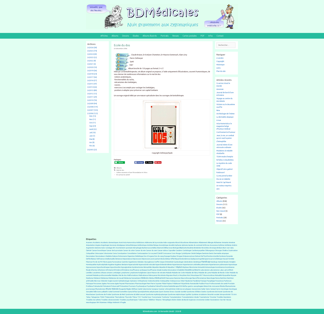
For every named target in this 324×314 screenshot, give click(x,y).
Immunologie (210, 267)
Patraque (89, 283)
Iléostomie (193, 267)
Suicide (177, 292)
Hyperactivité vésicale (147, 264)
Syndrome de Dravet (214, 292)
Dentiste (205, 253)
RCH (180, 286)
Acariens (89, 242)
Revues (175, 36)
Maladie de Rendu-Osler (220, 273)
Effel (172, 259)
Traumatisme (204, 297)
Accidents (96, 242)
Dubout (197, 256)
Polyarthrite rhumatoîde (189, 283)
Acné (121, 242)
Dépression (136, 259)
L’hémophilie (221, 141)
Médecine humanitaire (132, 278)
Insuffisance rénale (154, 270)
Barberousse (147, 248)
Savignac (154, 289)
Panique (203, 281)
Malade (168, 273)
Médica (151, 278)
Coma (115, 253)
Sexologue (233, 289)
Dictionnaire (122, 256)
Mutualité (218, 275)
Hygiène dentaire (121, 264)
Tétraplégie (166, 300)
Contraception (142, 253)
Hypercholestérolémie (163, 264)
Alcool (177, 242)
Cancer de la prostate (114, 250)
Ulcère (173, 300)
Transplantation (175, 297)
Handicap (205, 262)
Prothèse (89, 286)
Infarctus (94, 270)
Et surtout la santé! (123, 175)
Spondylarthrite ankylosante (148, 292)
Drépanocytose (189, 256)
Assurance (214, 245)
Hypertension (177, 264)
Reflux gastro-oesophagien (193, 286)
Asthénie (228, 245)
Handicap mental (216, 262)
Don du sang (159, 256)
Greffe (156, 262)
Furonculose (116, 262)
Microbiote (162, 275)
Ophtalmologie (123, 281)
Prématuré (107, 286)
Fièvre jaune (107, 262)
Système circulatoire (199, 294)
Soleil (110, 292)
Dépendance (127, 259)
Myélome (89, 278)
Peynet (122, 283)
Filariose (89, 262)
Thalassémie (109, 297)
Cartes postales (190, 36)
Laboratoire (204, 270)
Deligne (199, 253)
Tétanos (158, 300)
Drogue (179, 256)
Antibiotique (142, 245)
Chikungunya (210, 250)
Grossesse (169, 262)
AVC (218, 189)
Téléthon (151, 300)
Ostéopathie (164, 281)
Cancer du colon (129, 250)
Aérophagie (137, 248)
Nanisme (177, 278)
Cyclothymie (185, 253)
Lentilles (89, 273)
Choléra (225, 250)
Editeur (167, 259)
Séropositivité (225, 294)
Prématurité (97, 286)
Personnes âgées (100, 283)
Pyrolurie (164, 286)
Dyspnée (229, 256)
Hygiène (111, 264)
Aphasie (178, 245)
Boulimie (190, 248)
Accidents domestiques (110, 242)
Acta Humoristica (129, 242)
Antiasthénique (131, 245)
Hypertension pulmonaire (218, 264)
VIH (97, 302)
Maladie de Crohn (178, 273)
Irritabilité (180, 270)
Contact (220, 36)
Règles (128, 289)
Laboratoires (214, 270)
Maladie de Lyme (204, 273)
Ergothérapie (203, 259)
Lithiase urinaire (106, 273)
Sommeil (116, 292)
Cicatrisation (233, 250)
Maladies (115, 275)
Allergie (211, 242)
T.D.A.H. (234, 294)
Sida (95, 292)
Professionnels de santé (218, 283)
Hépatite (155, 267)
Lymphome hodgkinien (137, 273)
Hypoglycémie (126, 267)
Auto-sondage (106, 248)
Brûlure (219, 248)
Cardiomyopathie (198, 250)
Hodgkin (232, 262)
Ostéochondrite (153, 281)
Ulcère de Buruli (182, 300)
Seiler (203, 289)
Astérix (234, 245)
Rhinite (222, 286)
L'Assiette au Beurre (192, 270)
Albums (115, 36)
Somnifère (124, 292)
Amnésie (232, 242)
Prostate (231, 283)
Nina (218, 110)
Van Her (223, 300)
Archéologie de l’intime (225, 114)
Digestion (131, 256)
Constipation (122, 253)
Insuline (164, 270)
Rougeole (122, 289)
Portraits (165, 36)
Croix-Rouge (176, 253)
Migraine (169, 275)
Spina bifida (132, 292)
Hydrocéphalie (102, 264)
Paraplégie (211, 281)
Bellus (154, 248)
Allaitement (203, 242)
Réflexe (134, 289)
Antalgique (121, 245)
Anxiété (172, 245)
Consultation (132, 253)
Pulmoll (158, 286)
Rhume (108, 289)
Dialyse (115, 256)
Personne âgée (113, 283)
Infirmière (117, 270)
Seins (208, 289)
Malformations (132, 275)
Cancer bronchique (99, 250)
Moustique (195, 275)
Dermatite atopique (221, 253)
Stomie (166, 292)
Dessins (125, 36)
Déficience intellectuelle (106, 259)
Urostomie (200, 300)
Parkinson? (220, 172)
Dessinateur (90, 256)
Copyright (220, 61)
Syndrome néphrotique (176, 294)
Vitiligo (110, 302)
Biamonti (160, 248)
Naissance (170, 278)
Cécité (193, 253)
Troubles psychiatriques (128, 300)
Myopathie (226, 275)
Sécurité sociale (213, 294)
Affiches (104, 36)
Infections (101, 270)
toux (149, 297)
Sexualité (89, 292)
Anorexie (220, 89)
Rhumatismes (100, 289)
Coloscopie (99, 253)
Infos (210, 36)
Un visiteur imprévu (223, 186)
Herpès (226, 262)
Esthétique (218, 259)
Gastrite (125, 262)
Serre (218, 289)
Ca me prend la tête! (224, 176)
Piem (148, 283)
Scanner (162, 289)
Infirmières (125, 270)
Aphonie (185, 245)
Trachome (165, 297)
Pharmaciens (130, 283)
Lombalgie (116, 273)
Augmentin (90, 248)
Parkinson (227, 281)
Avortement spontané (124, 248)
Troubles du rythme (93, 300)
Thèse (134, 297)
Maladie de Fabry (191, 273)
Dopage (167, 256)
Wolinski (116, 302)
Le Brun (230, 270)
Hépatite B (163, 267)
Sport (161, 292)
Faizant (225, 259)
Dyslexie (222, 256)
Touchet (144, 297)
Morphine (183, 275)
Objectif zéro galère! (224, 169)
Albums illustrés (150, 36)
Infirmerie (109, 270)
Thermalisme (119, 297)
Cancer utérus (162, 250)
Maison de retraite (158, 273)
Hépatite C (171, 267)
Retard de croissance (211, 286)
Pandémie (196, 281)
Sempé (213, 289)
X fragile (123, 302)
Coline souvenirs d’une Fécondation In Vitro (131, 172)
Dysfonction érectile (211, 256)
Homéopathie (91, 264)
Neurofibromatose (199, 278)
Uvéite (207, 300)
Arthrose (206, 245)
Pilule (164, 283)
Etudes (136, 36)
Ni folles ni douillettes (225, 160)
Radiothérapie (173, 286)
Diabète (109, 256)
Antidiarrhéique (153, 245)
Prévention (124, 286)
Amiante (225, 242)
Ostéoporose (175, 281)
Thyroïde (128, 297)
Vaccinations (214, 300)
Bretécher (197, 248)
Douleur (173, 256)
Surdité (183, 292)
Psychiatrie (151, 286)
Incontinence (220, 267)
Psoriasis (132, 286)
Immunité (201, 267)
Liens (218, 68)
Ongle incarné (112, 281)
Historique (220, 65)
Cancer (89, 250)
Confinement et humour (225, 132)
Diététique (139, 256)
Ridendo (115, 289)
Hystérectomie (137, 267)
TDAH (102, 297)
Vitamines (103, 302)
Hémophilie (147, 267)
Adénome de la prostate (154, 242)
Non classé (220, 211)
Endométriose (185, 259)
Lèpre (149, 273)
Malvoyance (152, 275)
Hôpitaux (185, 267)
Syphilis (188, 294)
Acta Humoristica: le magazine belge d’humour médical (224, 126)
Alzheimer (218, 242)
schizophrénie (170, 289)
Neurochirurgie (186, 278)
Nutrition (223, 278)
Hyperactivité (133, 264)
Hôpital (179, 267)
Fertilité (231, 259)
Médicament (160, 278)
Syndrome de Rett (118, 294)
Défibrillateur (91, 259)
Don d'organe (149, 256)
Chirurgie (218, 250)
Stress (172, 292)
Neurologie (211, 278)
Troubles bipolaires (224, 297)
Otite (182, 281)
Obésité (104, 281)
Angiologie (105, 245)
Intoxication (172, 270)
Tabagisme (95, 297)
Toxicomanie (156, 297)
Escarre (211, 259)
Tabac (88, 297)
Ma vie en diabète (223, 179)
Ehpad (177, 259)
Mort (189, 275)
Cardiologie (187, 250)
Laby (222, 270)
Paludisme (188, 281)
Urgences (192, 300)
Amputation (90, 245)
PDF (202, 36)
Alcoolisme (184, 242)
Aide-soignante (169, 242)
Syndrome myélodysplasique (156, 294)
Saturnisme (147, 289)
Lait (225, 270)
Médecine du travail (115, 278)
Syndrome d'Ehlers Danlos (197, 292)
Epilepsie (194, 259)
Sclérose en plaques (183, 289)
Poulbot (202, 283)
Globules (140, 262)
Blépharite (183, 248)
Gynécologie (178, 262)
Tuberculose (143, 300)
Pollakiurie (176, 283)
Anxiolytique (163, 245)
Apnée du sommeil (195, 245)
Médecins (145, 278)
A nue (218, 120)
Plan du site (221, 71)
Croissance (167, 253)
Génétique (197, 262)
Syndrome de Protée (103, 294)
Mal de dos (120, 170)
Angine (98, 245)
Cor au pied (152, 253)
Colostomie (107, 253)
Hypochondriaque (103, 267)
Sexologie (225, 289)
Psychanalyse (141, 286)
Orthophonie (142, 281)
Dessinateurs (100, 256)
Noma (217, 278)
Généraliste (188, 262)
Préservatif (115, 286)
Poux (207, 283)
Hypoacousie (91, 267)
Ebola (162, 259)
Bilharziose (168, 248)
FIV (101, 262)
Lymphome (125, 273)
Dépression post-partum (151, 259)
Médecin (97, 278)
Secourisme (196, 289)
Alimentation (193, 242)
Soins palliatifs (102, 292)
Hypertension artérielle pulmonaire (196, 264)
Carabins (179, 250)
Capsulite (171, 250)
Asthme (221, 245)
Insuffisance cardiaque (138, 270)
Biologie (176, 248)
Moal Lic (176, 275)
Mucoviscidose (209, 275)
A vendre (220, 58)
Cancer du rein (140, 250)
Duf (202, 256)
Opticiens (133, 281)
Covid (159, 253)
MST (201, 275)
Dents (211, 253)
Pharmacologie (140, 283)
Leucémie (96, 273)
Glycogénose (149, 262)
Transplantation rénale (190, 297)
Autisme (98, 248)
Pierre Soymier (156, 283)
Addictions (140, 242)
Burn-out (226, 248)
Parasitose (219, 281)
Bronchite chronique (209, 248)
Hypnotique (232, 264)
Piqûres (169, 283)
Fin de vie (96, 262)
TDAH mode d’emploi (224, 157)
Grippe (162, 262)
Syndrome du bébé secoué (135, 294)
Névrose (97, 281)
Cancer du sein (151, 250)
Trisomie (212, 297)
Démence (118, 259)
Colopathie (90, 253)
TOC (139, 297)
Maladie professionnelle (102, 275)
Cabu (232, 248)
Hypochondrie (115, 267)
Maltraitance (143, 275)
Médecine (104, 278)
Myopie (233, 275)
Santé (140, 289)
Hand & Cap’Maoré (223, 182)
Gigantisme (132, 262)
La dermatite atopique (225, 117)
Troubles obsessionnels (110, 300)
